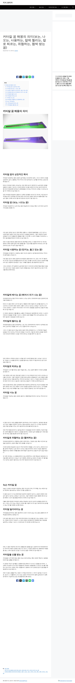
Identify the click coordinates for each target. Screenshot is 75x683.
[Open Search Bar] (73, 7)
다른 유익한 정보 (53, 7)
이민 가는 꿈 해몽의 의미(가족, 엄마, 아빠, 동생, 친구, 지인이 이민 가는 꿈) (22, 670)
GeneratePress (23, 680)
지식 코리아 (8, 2)
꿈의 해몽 (32, 7)
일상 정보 (41, 7)
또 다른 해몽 (65, 7)
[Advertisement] (25, 21)
